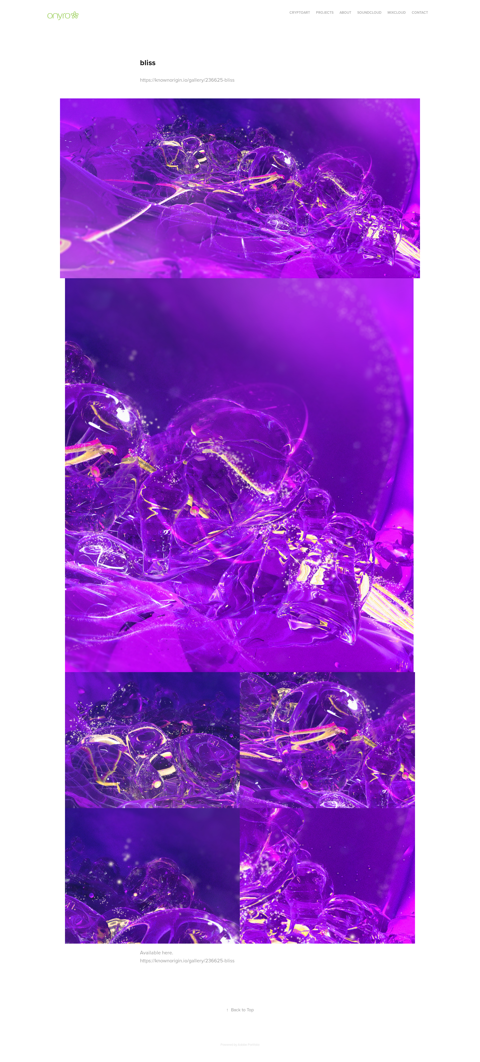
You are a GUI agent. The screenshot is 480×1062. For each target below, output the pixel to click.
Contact (420, 12)
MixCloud (397, 12)
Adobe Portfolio (249, 1044)
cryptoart (300, 12)
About (345, 12)
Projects (325, 12)
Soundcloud (369, 12)
